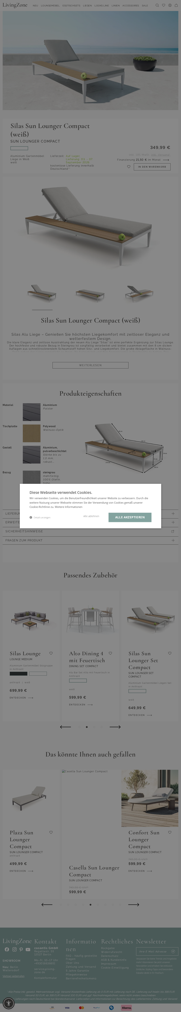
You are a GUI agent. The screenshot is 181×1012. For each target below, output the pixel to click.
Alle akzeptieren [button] (130, 517)
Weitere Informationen (68, 507)
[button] (40, 517)
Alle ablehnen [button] (91, 516)
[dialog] (90, 506)
